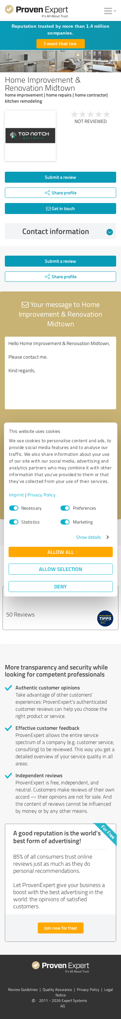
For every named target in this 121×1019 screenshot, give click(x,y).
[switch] (65, 508)
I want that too (60, 43)
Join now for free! (60, 928)
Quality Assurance (57, 989)
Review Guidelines (23, 989)
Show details (88, 537)
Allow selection (60, 569)
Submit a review (60, 177)
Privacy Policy (41, 495)
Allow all (60, 551)
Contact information (55, 231)
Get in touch (63, 208)
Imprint (16, 495)
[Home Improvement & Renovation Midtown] (30, 136)
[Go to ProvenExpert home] (36, 12)
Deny (60, 586)
